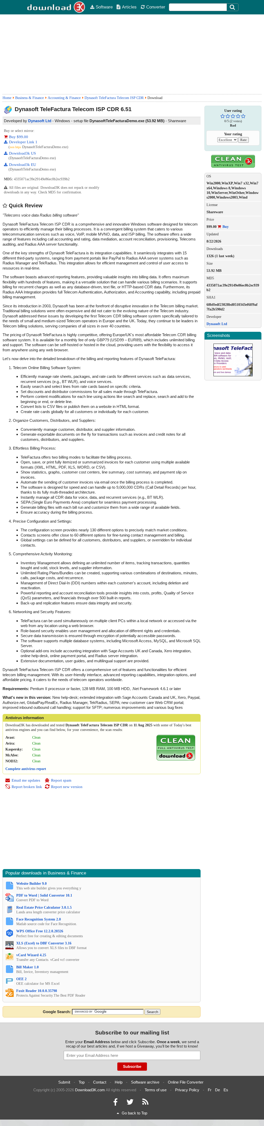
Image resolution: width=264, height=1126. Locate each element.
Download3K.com (90, 1090)
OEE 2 (21, 979)
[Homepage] (56, 7)
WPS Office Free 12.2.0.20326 (39, 931)
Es (226, 1090)
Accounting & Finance (64, 98)
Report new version (66, 787)
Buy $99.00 (18, 137)
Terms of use (156, 1090)
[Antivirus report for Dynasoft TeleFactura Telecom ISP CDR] (175, 759)
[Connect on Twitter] (130, 1103)
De (217, 1090)
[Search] (232, 7)
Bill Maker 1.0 (27, 967)
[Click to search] (233, 7)
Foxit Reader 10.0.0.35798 (36, 991)
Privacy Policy (187, 1090)
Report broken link (27, 787)
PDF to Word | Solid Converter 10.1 (44, 895)
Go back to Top (134, 1113)
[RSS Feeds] (145, 1103)
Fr (209, 1090)
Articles (129, 7)
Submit (64, 1082)
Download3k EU (22, 165)
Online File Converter (185, 1082)
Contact (99, 1082)
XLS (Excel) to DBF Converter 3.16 (43, 943)
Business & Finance (29, 98)
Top (82, 1082)
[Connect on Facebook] (115, 1103)
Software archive (145, 1082)
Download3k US (22, 153)
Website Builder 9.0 (31, 884)
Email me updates (26, 780)
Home (7, 98)
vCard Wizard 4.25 (31, 955)
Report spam (61, 780)
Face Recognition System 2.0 (38, 919)
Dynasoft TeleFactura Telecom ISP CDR (114, 98)
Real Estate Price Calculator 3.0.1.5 (44, 907)
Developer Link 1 (23, 142)
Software (104, 7)
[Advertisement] (132, 54)
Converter (155, 7)
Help (118, 1082)
